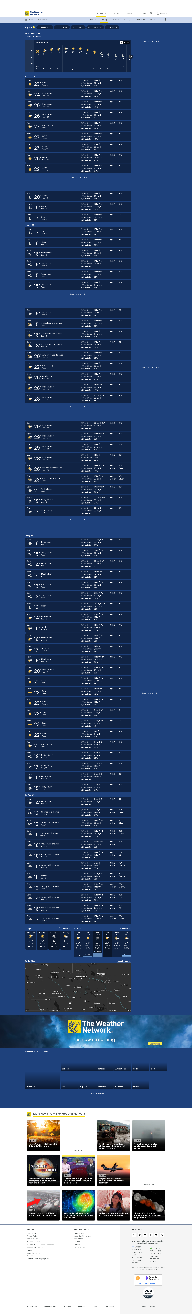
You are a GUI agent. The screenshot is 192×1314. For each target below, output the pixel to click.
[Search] (151, 13)
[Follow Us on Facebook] (134, 1235)
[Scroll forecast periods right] (131, 57)
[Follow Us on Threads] (156, 1235)
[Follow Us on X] (162, 1235)
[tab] (121, 42)
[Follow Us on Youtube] (145, 1235)
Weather (32, 20)
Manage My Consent (35, 1247)
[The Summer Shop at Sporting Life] (158, 1080)
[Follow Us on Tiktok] (150, 1235)
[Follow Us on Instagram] (139, 1235)
